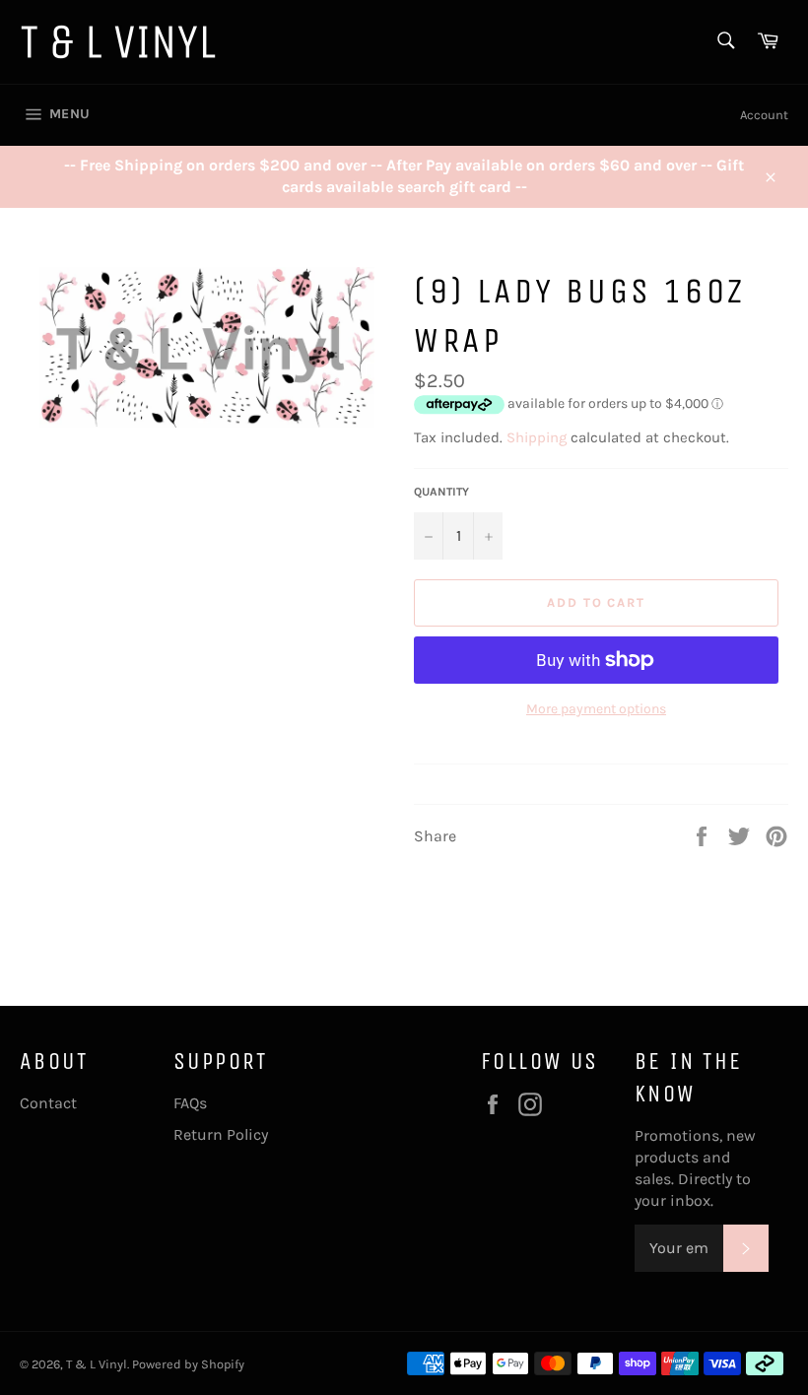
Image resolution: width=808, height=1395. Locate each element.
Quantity (441, 491)
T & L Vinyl (96, 1364)
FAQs (190, 1103)
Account (764, 114)
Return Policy (220, 1134)
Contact (48, 1103)
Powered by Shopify (188, 1364)
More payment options (596, 708)
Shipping (536, 437)
